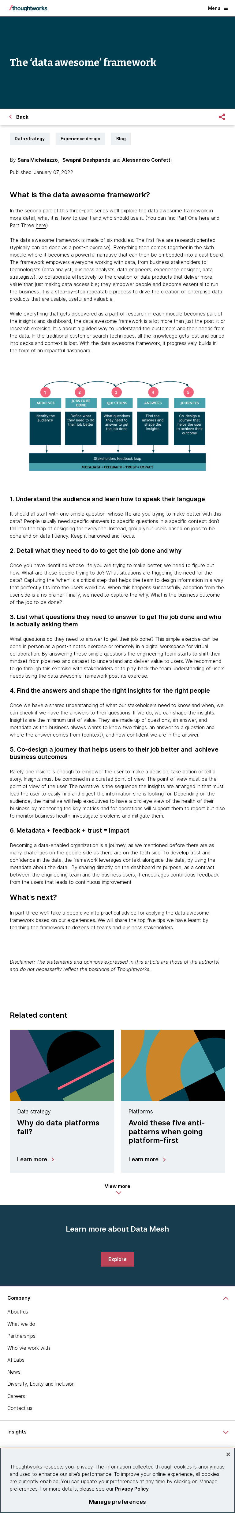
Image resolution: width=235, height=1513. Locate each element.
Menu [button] (214, 8)
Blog (121, 138)
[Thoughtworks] (28, 8)
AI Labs (15, 1360)
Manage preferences (117, 1502)
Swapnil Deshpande (86, 160)
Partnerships (21, 1336)
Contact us (19, 1408)
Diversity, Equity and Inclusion (41, 1384)
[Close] (228, 1454)
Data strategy (30, 138)
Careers (16, 1396)
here (204, 218)
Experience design (80, 138)
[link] (117, 1259)
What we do (21, 1324)
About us (17, 1312)
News (14, 1372)
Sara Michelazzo (37, 160)
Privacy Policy (132, 1489)
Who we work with (28, 1348)
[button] (117, 1189)
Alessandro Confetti (147, 160)
